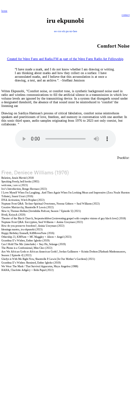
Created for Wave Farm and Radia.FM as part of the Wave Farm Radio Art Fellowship (65, 59)
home (4, 10)
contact (126, 14)
